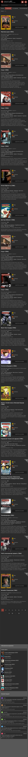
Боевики (15, 334)
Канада (16, 443)
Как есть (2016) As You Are (9, 709)
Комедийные (19, 38)
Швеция (11, 76)
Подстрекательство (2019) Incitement (12, 730)
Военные (9, 335)
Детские (7, 226)
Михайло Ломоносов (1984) (9, 590)
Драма (14, 38)
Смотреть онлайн (19, 27)
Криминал (19, 77)
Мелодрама (20, 154)
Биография (20, 596)
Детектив (24, 77)
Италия (6, 75)
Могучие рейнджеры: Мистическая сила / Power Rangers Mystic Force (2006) (15, 716)
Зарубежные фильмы (8, 77)
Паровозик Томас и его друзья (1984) (12, 438)
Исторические (4, 39)
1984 (8, 35)
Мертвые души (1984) (7, 32)
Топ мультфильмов (23, 8)
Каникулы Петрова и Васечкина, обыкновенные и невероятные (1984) (12, 477)
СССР (6, 37)
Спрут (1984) (5, 70)
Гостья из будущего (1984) (9, 366)
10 (12, 613)
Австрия (10, 75)
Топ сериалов (15, 8)
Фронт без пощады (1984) (8, 328)
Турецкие (24, 115)
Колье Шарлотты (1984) (8, 185)
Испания (7, 76)
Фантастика (15, 372)
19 (18, 613)
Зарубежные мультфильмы (9, 445)
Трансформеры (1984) (7, 515)
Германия (3, 76)
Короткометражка (19, 409)
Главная (2, 8)
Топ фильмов (8, 8)
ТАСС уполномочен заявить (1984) (11, 553)
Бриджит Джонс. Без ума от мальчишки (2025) (13, 723)
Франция (14, 75)
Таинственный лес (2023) (9, 702)
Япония (8, 520)
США (13, 443)
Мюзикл (2, 226)
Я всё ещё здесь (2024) (8, 737)
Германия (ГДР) (8, 333)
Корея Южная (13, 520)
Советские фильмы (8, 38)
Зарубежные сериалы (8, 115)
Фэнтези (18, 483)
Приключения (4, 335)
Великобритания (19, 75)
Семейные (11, 226)
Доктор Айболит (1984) (8, 220)
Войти (22, 2)
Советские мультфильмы (9, 225)
